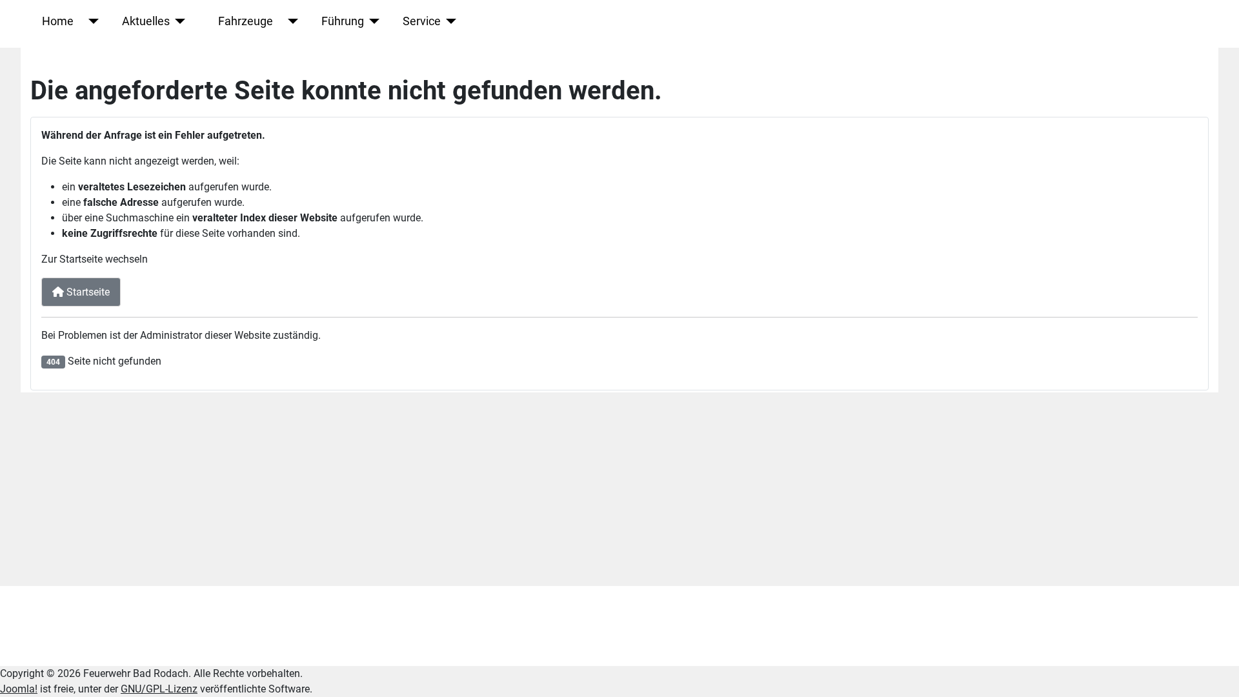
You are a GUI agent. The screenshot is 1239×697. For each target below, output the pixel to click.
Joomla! (18, 689)
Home (58, 21)
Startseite (87, 292)
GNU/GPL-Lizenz (159, 689)
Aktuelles (146, 21)
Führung (342, 21)
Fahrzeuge (245, 21)
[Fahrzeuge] (291, 21)
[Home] (91, 21)
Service (422, 21)
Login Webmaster (77, 626)
